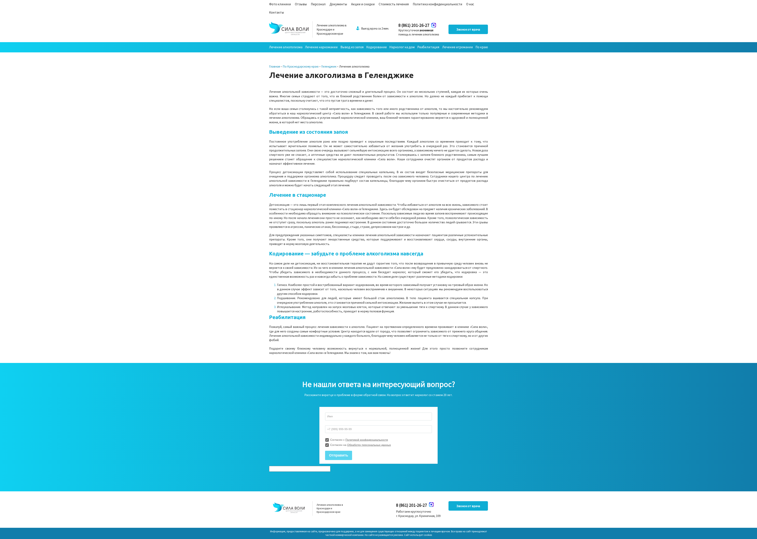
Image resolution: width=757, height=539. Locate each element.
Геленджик (328, 66)
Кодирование (376, 47)
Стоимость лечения (394, 4)
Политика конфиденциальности (437, 4)
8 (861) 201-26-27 (413, 25)
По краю (481, 47)
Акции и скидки (363, 4)
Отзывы (301, 4)
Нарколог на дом (402, 47)
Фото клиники (280, 4)
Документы (338, 4)
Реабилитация (428, 47)
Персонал (318, 4)
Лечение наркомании (321, 47)
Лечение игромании (457, 47)
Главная (274, 66)
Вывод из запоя (352, 47)
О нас (470, 4)
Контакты (276, 12)
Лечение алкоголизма (285, 47)
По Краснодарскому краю (301, 66)
